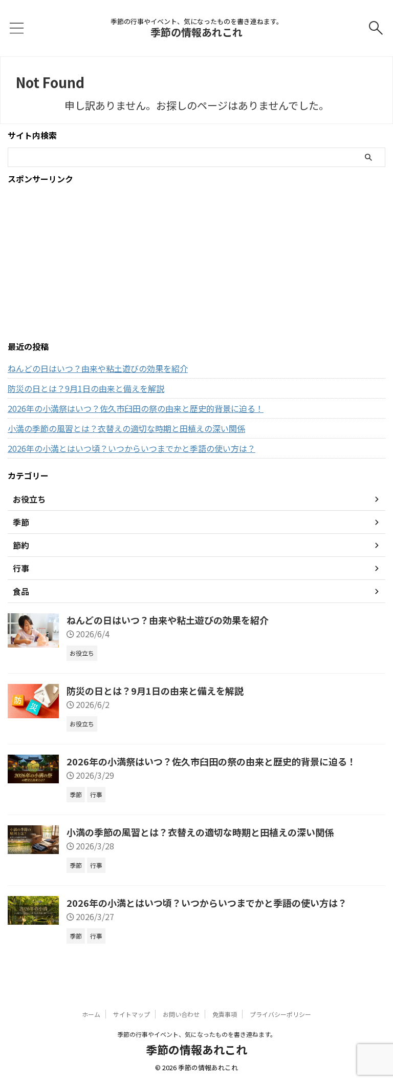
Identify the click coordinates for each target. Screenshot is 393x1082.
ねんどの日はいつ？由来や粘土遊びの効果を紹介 (98, 368)
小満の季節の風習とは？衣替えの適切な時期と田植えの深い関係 (126, 428)
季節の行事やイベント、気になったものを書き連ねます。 (196, 1034)
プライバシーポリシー (280, 1014)
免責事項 (224, 1014)
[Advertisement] (196, 263)
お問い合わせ (181, 1014)
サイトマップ (131, 1014)
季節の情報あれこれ (196, 32)
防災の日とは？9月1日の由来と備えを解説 (86, 388)
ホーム (91, 1014)
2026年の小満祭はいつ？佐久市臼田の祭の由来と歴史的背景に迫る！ (136, 408)
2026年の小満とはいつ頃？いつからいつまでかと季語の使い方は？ (131, 448)
